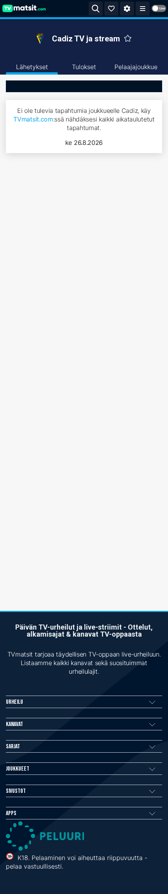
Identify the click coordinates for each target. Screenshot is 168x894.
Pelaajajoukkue (135, 67)
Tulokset (84, 67)
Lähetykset (32, 67)
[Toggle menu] (143, 9)
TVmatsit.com (33, 119)
